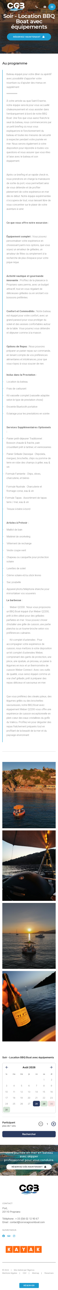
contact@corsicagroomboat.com (27, 1222)
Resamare (49, 1273)
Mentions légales (9, 1273)
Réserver (29, 1285)
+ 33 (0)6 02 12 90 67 (27, 1218)
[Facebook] (3, 1236)
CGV (24, 1273)
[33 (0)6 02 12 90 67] (37, 7)
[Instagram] (14, 1236)
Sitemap (35, 1273)
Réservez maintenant (27, 37)
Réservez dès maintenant (27, 1167)
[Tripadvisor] (9, 1236)
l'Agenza (30, 1270)
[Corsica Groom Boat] (16, 7)
